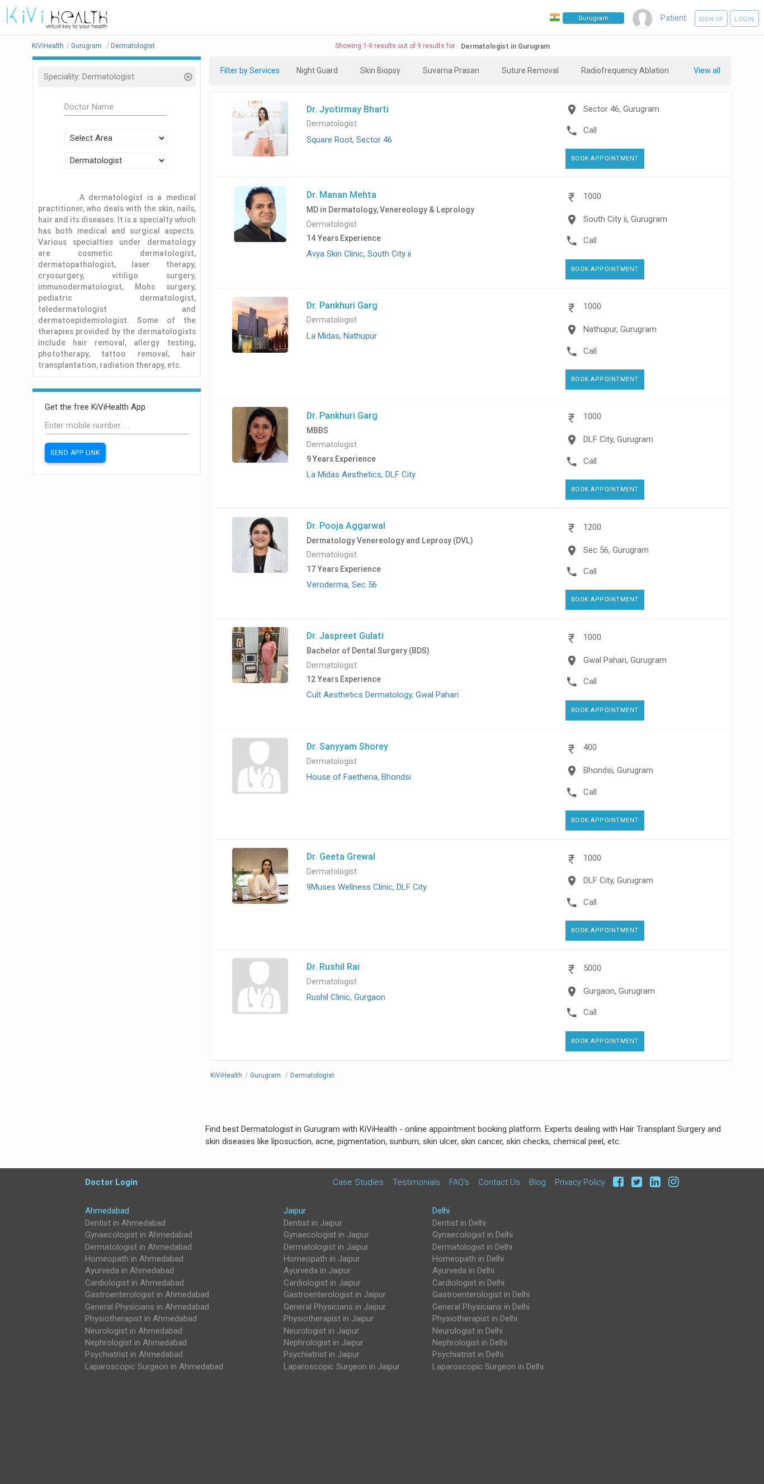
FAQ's (459, 1182)
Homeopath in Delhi (468, 1259)
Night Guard (317, 70)
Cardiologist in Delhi (468, 1283)
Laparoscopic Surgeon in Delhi (488, 1367)
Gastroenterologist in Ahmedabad (147, 1294)
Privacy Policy (580, 1182)
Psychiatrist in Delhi (467, 1354)
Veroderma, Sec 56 (341, 585)
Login (744, 19)
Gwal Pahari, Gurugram (625, 660)
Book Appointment (605, 158)
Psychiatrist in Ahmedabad (134, 1354)
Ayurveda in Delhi (463, 1270)
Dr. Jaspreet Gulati (345, 635)
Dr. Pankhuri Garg (342, 305)
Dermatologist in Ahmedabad (138, 1247)
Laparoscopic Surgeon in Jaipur (342, 1367)
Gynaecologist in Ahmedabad (138, 1235)
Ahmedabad (107, 1211)
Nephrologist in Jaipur (324, 1343)
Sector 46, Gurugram (621, 109)
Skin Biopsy (380, 70)
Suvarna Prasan (451, 70)
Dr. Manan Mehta (341, 194)
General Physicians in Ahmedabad (147, 1307)
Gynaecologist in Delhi (472, 1235)
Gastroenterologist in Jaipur (335, 1294)
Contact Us (499, 1182)
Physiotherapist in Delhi (474, 1319)
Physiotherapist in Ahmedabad (141, 1319)
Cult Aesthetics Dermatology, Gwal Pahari (382, 695)
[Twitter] (635, 1182)
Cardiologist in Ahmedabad (134, 1283)
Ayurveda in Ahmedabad (129, 1270)
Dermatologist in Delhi (472, 1247)
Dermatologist (331, 124)
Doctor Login (111, 1182)
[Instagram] (671, 1182)
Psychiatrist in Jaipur (322, 1354)
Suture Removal (530, 70)
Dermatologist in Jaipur (326, 1247)
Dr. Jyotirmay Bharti (347, 109)
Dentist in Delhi (459, 1223)
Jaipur (295, 1211)
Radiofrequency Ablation (625, 70)
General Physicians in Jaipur (335, 1307)
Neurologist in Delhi (467, 1331)
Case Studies (358, 1182)
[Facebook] (616, 1182)
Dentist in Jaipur (313, 1223)
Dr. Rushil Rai (333, 966)
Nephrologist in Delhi (469, 1343)
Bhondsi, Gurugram (618, 770)
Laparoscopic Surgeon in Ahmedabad (154, 1367)
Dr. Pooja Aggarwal (345, 525)
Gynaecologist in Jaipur (326, 1235)
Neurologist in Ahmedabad (133, 1331)
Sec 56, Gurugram (616, 550)
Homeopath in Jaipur (322, 1259)
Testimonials (416, 1182)
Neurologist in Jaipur (321, 1331)
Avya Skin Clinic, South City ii (358, 254)
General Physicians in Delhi (481, 1307)
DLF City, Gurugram (618, 439)
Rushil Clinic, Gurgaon (345, 997)
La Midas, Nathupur (341, 336)
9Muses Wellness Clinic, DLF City (366, 887)
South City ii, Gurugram (625, 219)
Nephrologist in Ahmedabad (136, 1343)
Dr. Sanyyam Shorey (347, 746)
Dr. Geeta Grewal (340, 856)
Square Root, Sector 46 (349, 140)
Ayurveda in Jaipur (317, 1270)
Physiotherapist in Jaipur (329, 1319)
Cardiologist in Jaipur (322, 1283)
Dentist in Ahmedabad (125, 1223)
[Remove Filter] (187, 78)
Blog (537, 1182)
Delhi (441, 1211)
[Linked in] (653, 1182)
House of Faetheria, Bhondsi (358, 777)
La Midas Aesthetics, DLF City (361, 475)
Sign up (711, 19)
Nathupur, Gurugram (620, 329)
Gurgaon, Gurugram (619, 991)
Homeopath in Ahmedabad (134, 1259)
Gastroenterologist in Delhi (481, 1294)
